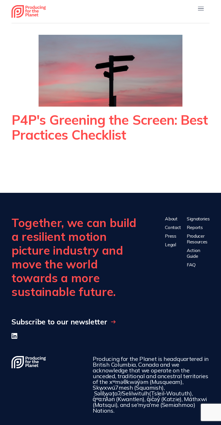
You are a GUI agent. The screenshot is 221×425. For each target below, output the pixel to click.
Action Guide (193, 253)
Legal (170, 244)
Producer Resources (197, 239)
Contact (173, 227)
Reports (195, 227)
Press (170, 236)
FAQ (191, 265)
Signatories (198, 219)
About (171, 219)
